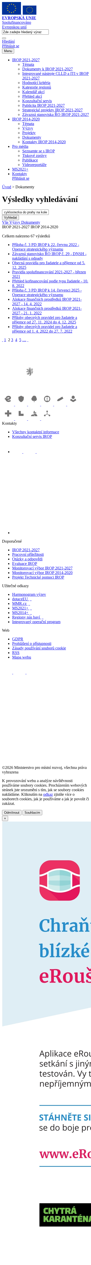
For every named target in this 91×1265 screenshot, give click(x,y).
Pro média (20, 146)
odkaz (48, 794)
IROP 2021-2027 (26, 60)
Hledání (8, 41)
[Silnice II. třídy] (47, 404)
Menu (8, 51)
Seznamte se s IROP (38, 151)
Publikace (30, 160)
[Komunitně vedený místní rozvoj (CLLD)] (34, 419)
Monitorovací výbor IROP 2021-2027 (42, 568)
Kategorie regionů (36, 87)
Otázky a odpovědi (27, 559)
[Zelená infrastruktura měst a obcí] (34, 404)
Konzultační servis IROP (32, 436)
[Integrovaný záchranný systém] (21, 404)
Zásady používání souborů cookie (39, 648)
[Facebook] (17, 452)
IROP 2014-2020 (26, 119)
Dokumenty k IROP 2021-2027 (47, 69)
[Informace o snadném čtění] (50, 533)
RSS (15, 652)
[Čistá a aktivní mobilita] (47, 419)
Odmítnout (11, 812)
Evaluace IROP (24, 563)
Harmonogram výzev (29, 594)
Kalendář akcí (33, 92)
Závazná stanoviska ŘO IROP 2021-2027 (55, 114)
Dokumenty (31, 137)
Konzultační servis (37, 101)
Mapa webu (21, 657)
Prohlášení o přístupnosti (31, 643)
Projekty (29, 133)
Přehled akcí (32, 96)
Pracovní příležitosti (28, 554)
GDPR (17, 639)
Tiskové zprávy (34, 155)
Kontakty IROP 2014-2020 (44, 142)
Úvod (6, 187)
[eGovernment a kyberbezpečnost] (8, 404)
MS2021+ (20, 169)
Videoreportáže (34, 164)
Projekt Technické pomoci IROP (38, 577)
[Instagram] (42, 452)
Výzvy (27, 128)
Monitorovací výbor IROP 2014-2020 (42, 572)
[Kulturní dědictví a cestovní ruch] (21, 419)
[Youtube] (30, 452)
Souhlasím (32, 812)
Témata (28, 64)
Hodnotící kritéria (36, 82)
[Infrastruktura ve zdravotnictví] (8, 419)
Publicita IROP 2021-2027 (43, 105)
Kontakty (19, 174)
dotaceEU (22, 599)
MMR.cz (21, 603)
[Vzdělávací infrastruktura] (60, 404)
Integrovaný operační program (36, 622)
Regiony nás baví (27, 617)
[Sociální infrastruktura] (73, 404)
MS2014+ (22, 612)
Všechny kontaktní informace (35, 432)
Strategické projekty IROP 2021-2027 (52, 110)
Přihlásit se (10, 46)
